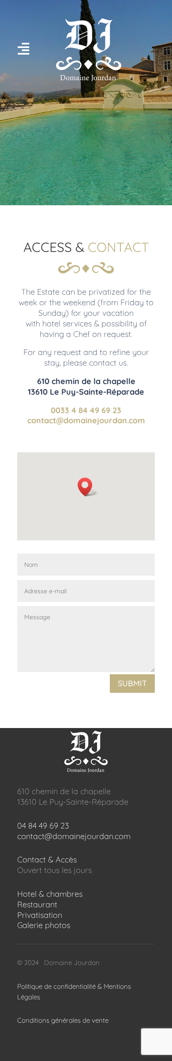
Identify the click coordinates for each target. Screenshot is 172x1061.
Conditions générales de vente (62, 1020)
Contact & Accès (47, 859)
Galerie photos (43, 925)
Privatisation (39, 915)
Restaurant (37, 904)
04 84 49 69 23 (43, 826)
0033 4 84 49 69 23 (86, 410)
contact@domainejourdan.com (86, 420)
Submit (132, 683)
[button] (87, 487)
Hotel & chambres (49, 894)
